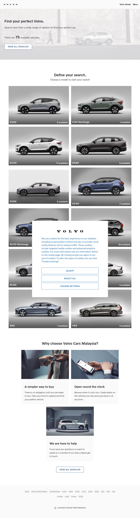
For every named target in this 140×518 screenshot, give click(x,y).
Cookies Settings (70, 286)
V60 (113, 491)
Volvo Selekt (125, 4)
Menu (135, 4)
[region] (70, 259)
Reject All (70, 278)
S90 (108, 491)
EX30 (27, 491)
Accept (70, 271)
